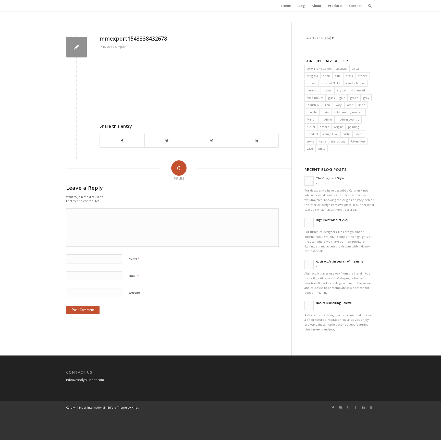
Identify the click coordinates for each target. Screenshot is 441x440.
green (354, 98)
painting (353, 127)
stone (310, 141)
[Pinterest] (348, 407)
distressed (358, 90)
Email (134, 275)
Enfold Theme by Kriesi (123, 407)
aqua (355, 68)
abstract (341, 68)
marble (312, 112)
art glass (312, 76)
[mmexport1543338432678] (76, 47)
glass (331, 98)
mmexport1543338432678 (133, 38)
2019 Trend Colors (319, 68)
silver (359, 134)
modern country (348, 119)
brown (311, 83)
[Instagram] (340, 407)
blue (338, 76)
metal (325, 112)
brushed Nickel (331, 83)
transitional (338, 141)
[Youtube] (371, 407)
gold (342, 98)
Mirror (311, 119)
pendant (312, 134)
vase (310, 148)
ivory (338, 105)
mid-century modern (348, 112)
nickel (311, 127)
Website (134, 292)
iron (327, 105)
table (322, 141)
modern (326, 119)
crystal (341, 90)
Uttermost (358, 141)
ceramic (312, 90)
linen (361, 105)
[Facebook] (356, 407)
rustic (346, 134)
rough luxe (330, 134)
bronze (363, 76)
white (321, 148)
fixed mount (315, 98)
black (326, 76)
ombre (324, 127)
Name (134, 258)
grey (366, 98)
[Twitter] (333, 407)
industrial (313, 105)
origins (338, 127)
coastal (327, 90)
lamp (350, 105)
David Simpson (117, 47)
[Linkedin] (363, 407)
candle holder (355, 83)
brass (349, 76)
